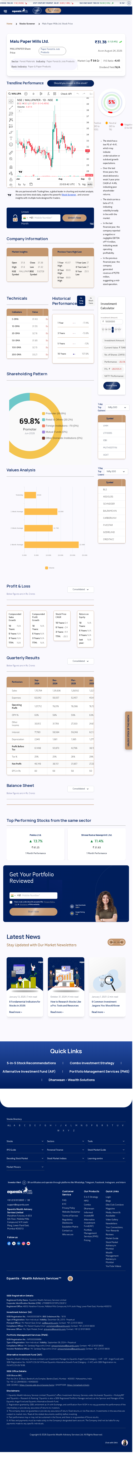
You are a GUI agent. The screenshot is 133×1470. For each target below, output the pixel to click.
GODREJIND (109, 532)
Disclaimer (24, 904)
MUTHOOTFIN (110, 448)
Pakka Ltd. (36, 835)
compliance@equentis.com (58, 1326)
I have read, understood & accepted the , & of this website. (34, 903)
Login (37, 10)
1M (109, 330)
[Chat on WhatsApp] (124, 1442)
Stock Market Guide (97, 1150)
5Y (116, 330)
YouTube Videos (113, 1266)
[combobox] (27, 218)
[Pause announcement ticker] (129, 3)
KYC (64, 1204)
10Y (119, 330)
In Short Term (91, 300)
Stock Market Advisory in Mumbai (112, 1245)
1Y (113, 330)
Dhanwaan (89, 1209)
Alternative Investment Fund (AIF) (29, 1071)
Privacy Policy (49, 902)
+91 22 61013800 (15, 1200)
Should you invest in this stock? (70, 83)
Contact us (67, 1231)
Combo (87, 1205)
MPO (86, 1201)
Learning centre (95, 1159)
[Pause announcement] (24, 1183)
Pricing (87, 1240)
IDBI (105, 440)
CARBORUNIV (110, 518)
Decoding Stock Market (17, 1159)
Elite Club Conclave (115, 1205)
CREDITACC (108, 539)
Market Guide (112, 1238)
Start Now (33, 911)
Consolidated (79, 589)
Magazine (110, 1209)
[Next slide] (122, 942)
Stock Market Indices (56, 1159)
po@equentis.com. (50, 1323)
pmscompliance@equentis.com (65, 1346)
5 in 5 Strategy (91, 1197)
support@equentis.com (18, 1205)
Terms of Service (70, 1216)
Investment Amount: (109, 318)
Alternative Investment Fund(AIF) (89, 1223)
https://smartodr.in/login (78, 1385)
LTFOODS (107, 433)
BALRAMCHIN (110, 511)
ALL (9, 1126)
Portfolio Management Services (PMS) (99, 1071)
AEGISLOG (108, 497)
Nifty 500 (112, 407)
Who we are (67, 1235)
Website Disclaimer (71, 1212)
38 (28, 1200)
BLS (105, 490)
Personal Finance (55, 1150)
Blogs (108, 1201)
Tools (90, 1141)
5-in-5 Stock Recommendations (31, 1063)
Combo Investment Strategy (92, 1063)
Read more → (15, 1012)
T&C (16, 904)
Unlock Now (74, 218)
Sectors (50, 1141)
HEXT (106, 455)
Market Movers (14, 1167)
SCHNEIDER (109, 504)
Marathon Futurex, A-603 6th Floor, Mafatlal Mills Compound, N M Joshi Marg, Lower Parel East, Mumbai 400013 (19, 1219)
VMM (105, 426)
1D (103, 330)
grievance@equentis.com (55, 1329)
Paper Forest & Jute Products (50, 51)
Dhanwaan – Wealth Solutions (72, 1080)
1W (106, 330)
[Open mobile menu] (5, 11)
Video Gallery (112, 1220)
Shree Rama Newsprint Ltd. (96, 835)
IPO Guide (11, 1150)
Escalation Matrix (70, 1227)
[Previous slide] (111, 942)
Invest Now (111, 386)
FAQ (64, 1200)
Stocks (10, 1141)
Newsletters (111, 1224)
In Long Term (81, 300)
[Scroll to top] (70, 1278)
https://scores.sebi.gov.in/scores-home (37, 1385)
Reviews (109, 1235)
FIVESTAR (108, 525)
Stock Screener (69, 195)
